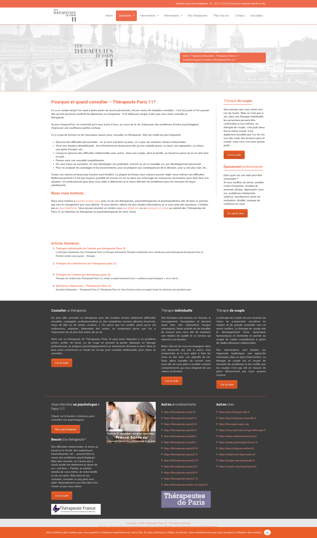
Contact (240, 15)
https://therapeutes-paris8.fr (180, 436)
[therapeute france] (76, 509)
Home (109, 15)
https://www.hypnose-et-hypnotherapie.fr (242, 430)
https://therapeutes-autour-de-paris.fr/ (186, 484)
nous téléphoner (67, 208)
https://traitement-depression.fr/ (237, 454)
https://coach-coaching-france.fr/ (237, 466)
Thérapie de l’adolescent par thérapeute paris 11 (86, 263)
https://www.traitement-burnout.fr (238, 436)
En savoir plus (235, 213)
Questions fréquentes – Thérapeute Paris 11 (83, 285)
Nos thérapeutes (198, 15)
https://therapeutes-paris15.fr (181, 466)
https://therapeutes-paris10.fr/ (181, 448)
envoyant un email (157, 208)
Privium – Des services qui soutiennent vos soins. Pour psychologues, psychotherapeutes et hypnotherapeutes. (158, 526)
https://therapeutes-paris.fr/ (179, 412)
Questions (125, 15)
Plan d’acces (221, 15)
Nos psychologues (65, 429)
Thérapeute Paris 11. (157, 523)
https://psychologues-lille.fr (234, 412)
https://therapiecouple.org (234, 424)
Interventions (147, 15)
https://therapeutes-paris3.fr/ (180, 424)
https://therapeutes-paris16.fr (181, 472)
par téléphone (131, 208)
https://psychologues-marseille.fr (237, 418)
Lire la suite (234, 154)
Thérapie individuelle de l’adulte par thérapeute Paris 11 (91, 248)
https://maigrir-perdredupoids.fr (237, 460)
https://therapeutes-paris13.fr (181, 454)
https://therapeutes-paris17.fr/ (181, 478)
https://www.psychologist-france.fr (238, 442)
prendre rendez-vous (88, 200)
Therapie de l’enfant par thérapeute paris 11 (83, 274)
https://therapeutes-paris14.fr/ (181, 460)
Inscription (257, 15)
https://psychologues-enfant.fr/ (236, 448)
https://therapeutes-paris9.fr (180, 442)
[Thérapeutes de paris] (186, 499)
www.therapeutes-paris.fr (66, 229)
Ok (267, 532)
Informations (171, 15)
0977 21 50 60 (221, 3)
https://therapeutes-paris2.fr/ (180, 418)
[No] (312, 532)
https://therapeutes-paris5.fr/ (180, 430)
